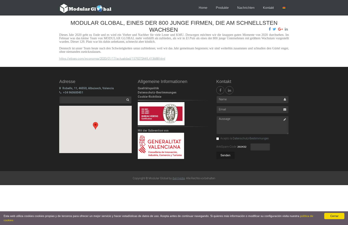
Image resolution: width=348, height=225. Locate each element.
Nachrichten (246, 7)
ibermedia (178, 178)
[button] (95, 126)
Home (203, 7)
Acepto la (244, 138)
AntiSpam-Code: (226, 146)
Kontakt (268, 7)
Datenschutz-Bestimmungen (251, 138)
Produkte (222, 7)
